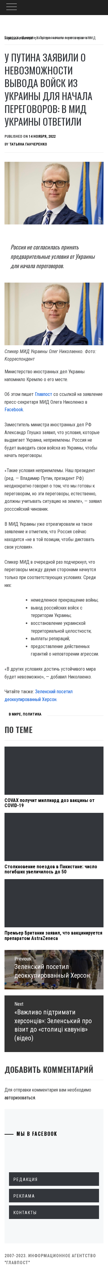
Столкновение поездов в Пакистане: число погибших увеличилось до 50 (50, 869)
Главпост (43, 394)
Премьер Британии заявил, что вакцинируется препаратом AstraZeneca (53, 935)
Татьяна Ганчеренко (28, 144)
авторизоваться (19, 1098)
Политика (32, 714)
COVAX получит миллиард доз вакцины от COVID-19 (49, 803)
